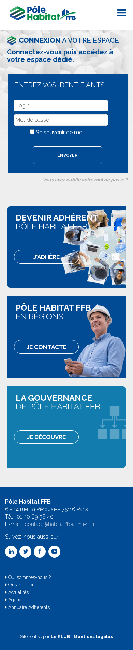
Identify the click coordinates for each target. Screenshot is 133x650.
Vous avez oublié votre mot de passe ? (85, 179)
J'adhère (46, 256)
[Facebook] (40, 552)
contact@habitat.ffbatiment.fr (60, 524)
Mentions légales (93, 636)
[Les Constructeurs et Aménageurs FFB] (43, 12)
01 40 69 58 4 (33, 516)
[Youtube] (54, 552)
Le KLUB (60, 636)
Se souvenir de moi (60, 132)
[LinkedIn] (11, 552)
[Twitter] (25, 552)
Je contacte (46, 347)
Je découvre (46, 437)
